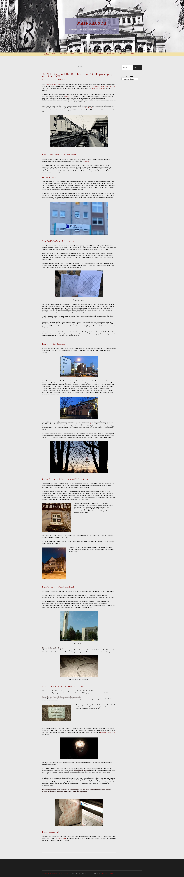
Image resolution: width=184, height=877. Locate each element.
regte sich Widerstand (107, 732)
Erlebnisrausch (100, 53)
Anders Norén (107, 874)
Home (46, 53)
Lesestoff (132, 53)
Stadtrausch (80, 53)
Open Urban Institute (52, 84)
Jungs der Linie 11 (98, 88)
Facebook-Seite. (61, 838)
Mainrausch (92, 23)
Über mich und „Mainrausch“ (67, 53)
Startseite (54, 53)
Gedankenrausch (111, 53)
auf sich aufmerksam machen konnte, (93, 108)
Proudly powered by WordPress (56, 874)
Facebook (86, 161)
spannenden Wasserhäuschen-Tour (102, 86)
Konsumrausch (122, 53)
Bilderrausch (90, 53)
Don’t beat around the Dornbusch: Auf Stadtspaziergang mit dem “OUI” (77, 75)
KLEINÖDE (68, 96)
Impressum (46, 54)
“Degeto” (93, 424)
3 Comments (60, 80)
